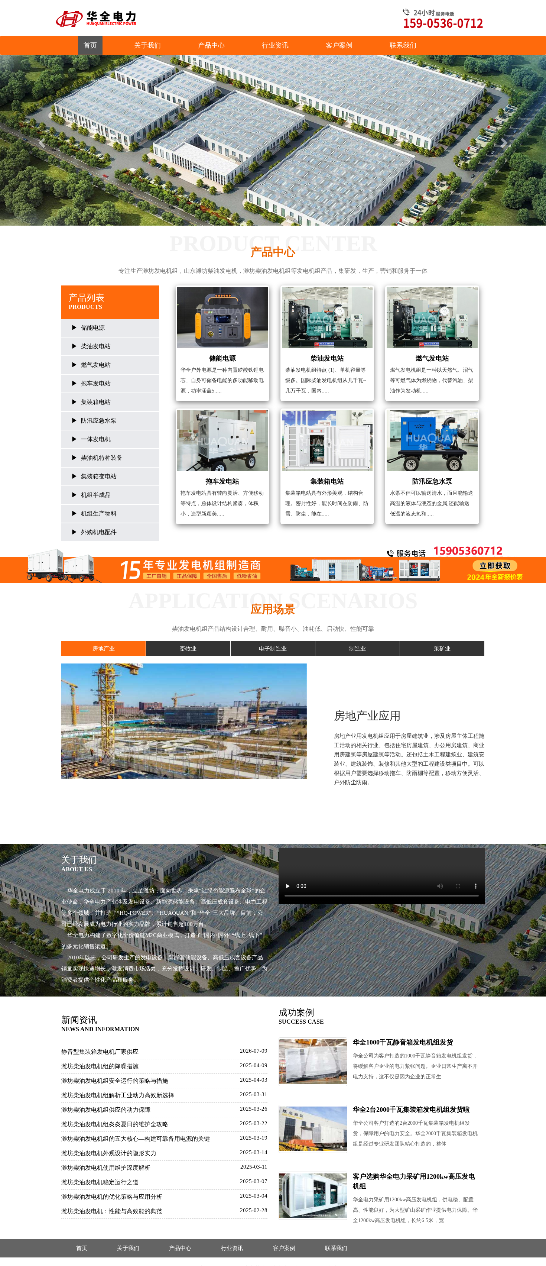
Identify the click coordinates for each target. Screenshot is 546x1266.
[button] (41, 140)
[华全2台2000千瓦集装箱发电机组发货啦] (313, 1129)
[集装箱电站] (327, 440)
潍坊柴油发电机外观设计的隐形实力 (108, 1153)
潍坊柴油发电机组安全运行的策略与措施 (114, 1081)
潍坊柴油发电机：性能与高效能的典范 (111, 1211)
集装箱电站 (96, 402)
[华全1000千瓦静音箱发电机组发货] (313, 1061)
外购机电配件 (99, 532)
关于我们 (147, 45)
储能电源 (93, 327)
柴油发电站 (96, 346)
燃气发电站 (96, 365)
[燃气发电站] (432, 317)
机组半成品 (96, 495)
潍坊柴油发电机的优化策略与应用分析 (111, 1197)
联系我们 (403, 45)
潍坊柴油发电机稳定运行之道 (100, 1182)
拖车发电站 (96, 383)
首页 (90, 45)
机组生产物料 (99, 513)
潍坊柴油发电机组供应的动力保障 (105, 1110)
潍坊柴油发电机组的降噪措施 (100, 1066)
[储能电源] (222, 317)
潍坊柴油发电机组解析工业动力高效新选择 (117, 1095)
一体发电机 (96, 439)
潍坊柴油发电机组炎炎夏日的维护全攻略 (114, 1124)
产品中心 (211, 45)
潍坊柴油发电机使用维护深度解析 (105, 1168)
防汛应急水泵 (99, 420)
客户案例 (339, 45)
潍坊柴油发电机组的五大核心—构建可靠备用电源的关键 (135, 1139)
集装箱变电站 (99, 476)
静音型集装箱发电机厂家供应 (100, 1052)
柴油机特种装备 (102, 458)
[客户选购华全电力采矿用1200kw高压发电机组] (313, 1195)
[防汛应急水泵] (432, 440)
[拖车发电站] (222, 440)
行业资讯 (275, 45)
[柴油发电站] (327, 317)
